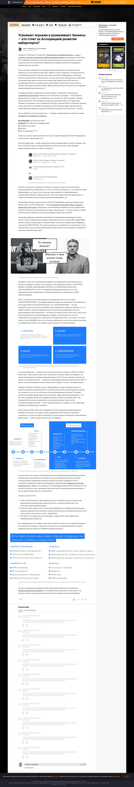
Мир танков (37, 6)
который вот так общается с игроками (32, 116)
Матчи (47, 2)
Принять (126, 776)
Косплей (63, 6)
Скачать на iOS (118, 65)
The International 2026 (34, 2)
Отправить (85, 764)
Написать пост (117, 39)
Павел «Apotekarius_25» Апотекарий (34, 48)
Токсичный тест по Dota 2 (75, 6)
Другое (21, 599)
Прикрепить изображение (81, 764)
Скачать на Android (103, 65)
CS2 (30, 6)
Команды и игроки (67, 2)
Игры (78, 2)
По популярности (30, 610)
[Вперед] (84, 347)
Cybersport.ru (54, 784)
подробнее (56, 776)
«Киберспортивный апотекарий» (30, 591)
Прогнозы (55, 6)
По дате (20, 610)
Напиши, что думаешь (31, 764)
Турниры (55, 2)
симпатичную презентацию (28, 95)
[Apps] (107, 2)
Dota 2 (24, 6)
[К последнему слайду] (20, 347)
